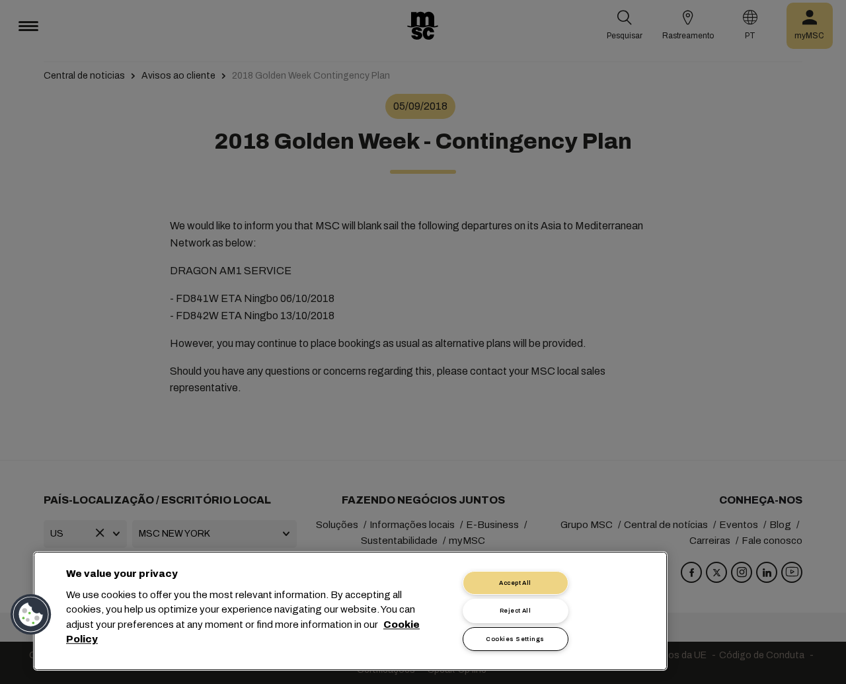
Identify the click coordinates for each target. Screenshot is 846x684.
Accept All (515, 583)
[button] (31, 614)
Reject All (515, 610)
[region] (350, 611)
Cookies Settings (515, 639)
